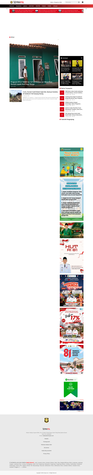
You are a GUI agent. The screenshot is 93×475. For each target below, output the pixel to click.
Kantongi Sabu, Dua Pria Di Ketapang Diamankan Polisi (77, 69)
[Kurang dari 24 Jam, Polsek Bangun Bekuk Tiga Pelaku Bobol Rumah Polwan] (77, 76)
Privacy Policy (46, 453)
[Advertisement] (46, 24)
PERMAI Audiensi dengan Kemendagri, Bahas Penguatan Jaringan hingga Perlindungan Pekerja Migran (72, 103)
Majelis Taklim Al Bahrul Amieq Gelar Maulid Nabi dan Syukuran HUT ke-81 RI (82, 11)
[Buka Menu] (82, 2)
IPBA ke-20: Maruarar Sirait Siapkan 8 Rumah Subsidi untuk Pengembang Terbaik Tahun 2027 (35, 11)
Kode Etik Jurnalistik (46, 450)
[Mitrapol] (17, 2)
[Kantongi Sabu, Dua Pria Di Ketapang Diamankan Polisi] (77, 63)
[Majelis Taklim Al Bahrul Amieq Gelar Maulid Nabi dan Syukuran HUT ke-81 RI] (70, 11)
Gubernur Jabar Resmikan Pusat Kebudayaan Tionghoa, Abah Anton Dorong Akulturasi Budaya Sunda (74, 108)
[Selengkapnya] (81, 58)
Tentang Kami (46, 441)
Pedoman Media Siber (46, 444)
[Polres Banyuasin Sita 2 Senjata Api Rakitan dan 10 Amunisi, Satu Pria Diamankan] (66, 63)
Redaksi (46, 438)
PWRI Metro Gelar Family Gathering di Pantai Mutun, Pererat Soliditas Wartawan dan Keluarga (74, 92)
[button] (78, 2)
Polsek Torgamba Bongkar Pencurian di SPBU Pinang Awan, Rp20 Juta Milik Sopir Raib (65, 82)
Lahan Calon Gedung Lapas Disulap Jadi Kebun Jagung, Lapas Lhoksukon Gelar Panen (58, 11)
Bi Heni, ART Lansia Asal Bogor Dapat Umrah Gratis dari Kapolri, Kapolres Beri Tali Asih (12, 11)
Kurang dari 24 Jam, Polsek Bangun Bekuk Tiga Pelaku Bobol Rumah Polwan (77, 82)
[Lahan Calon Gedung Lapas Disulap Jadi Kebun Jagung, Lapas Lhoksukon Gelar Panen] (47, 11)
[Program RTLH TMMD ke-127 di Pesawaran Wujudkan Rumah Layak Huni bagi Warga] (34, 63)
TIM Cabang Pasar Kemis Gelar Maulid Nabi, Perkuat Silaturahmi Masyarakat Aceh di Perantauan (73, 114)
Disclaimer (46, 447)
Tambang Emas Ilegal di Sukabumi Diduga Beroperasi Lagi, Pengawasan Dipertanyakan (74, 97)
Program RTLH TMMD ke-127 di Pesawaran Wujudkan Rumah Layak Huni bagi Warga (31, 83)
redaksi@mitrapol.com (48, 435)
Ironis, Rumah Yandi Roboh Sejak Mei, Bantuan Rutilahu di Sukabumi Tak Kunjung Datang (40, 93)
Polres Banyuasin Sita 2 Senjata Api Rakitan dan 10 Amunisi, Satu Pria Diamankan (65, 69)
